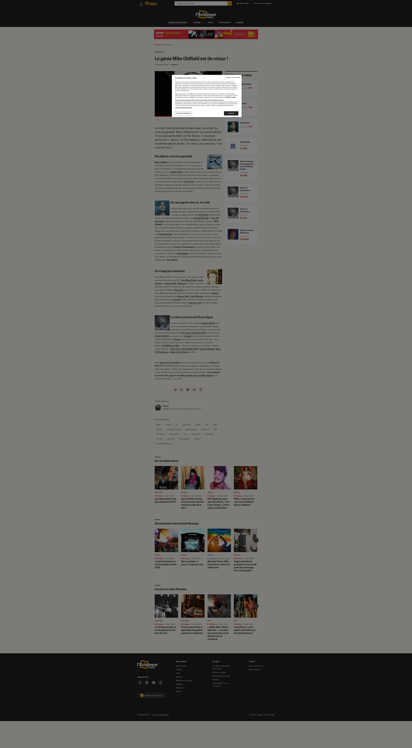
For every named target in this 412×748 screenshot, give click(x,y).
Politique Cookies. (230, 97)
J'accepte (231, 113)
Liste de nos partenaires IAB (183, 107)
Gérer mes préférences (183, 113)
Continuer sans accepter (233, 77)
